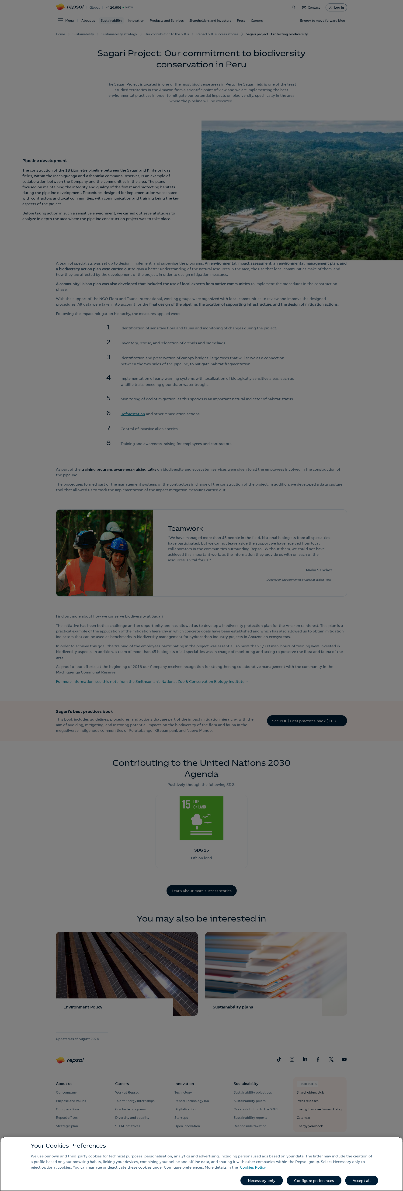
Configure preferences (314, 1180)
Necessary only (261, 1180)
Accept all (362, 1180)
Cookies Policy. (253, 1167)
